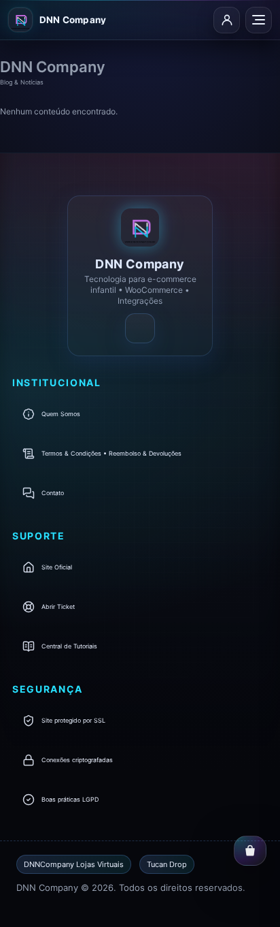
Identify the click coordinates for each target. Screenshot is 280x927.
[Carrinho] (250, 851)
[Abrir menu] (258, 20)
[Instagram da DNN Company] (140, 328)
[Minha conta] (226, 20)
